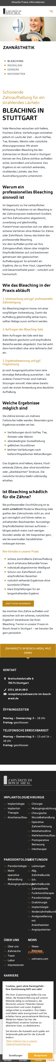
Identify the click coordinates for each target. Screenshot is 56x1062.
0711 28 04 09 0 (18, 689)
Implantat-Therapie (14, 810)
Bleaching (15, 61)
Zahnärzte (14, 951)
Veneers (13, 69)
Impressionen (16, 965)
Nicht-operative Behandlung (15, 875)
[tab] (28, 651)
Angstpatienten (41, 929)
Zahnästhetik (19, 47)
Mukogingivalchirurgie (21, 884)
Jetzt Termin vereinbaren (18, 603)
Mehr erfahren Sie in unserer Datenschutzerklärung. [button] (21, 1042)
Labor (11, 960)
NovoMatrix (16, 74)
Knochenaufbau (17, 817)
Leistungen (38, 866)
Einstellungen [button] (15, 1055)
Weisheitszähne (41, 831)
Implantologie (16, 803)
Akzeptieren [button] (40, 1055)
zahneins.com (40, 958)
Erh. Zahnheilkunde (41, 882)
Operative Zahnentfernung (42, 824)
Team (11, 955)
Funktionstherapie (43, 893)
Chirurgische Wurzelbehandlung (43, 815)
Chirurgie (37, 803)
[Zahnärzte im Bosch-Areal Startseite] (12, 11)
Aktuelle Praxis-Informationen (28, 2)
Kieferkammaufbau (43, 835)
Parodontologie (17, 866)
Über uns (13, 946)
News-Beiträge (37, 948)
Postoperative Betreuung (40, 842)
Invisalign (14, 65)
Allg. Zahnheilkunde (41, 873)
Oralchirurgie (39, 902)
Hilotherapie (39, 849)
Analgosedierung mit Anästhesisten (42, 920)
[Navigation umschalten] (51, 11)
